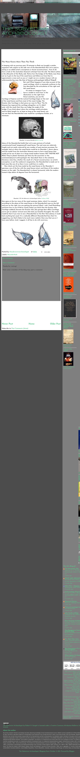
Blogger (71, 751)
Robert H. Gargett (31, 725)
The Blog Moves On (71, 651)
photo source (39, 140)
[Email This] (44, 252)
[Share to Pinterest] (49, 252)
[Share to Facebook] (48, 252)
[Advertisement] (24, 52)
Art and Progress (70, 656)
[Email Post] (41, 252)
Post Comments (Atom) (20, 328)
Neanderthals (12, 254)
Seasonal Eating (71, 601)
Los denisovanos (70, 608)
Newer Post (7, 324)
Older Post (55, 324)
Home (31, 324)
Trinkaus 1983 (44, 198)
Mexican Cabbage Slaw (72, 603)
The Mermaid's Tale (72, 568)
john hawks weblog (71, 613)
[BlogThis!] (46, 252)
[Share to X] (47, 252)
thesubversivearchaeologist (19, 252)
